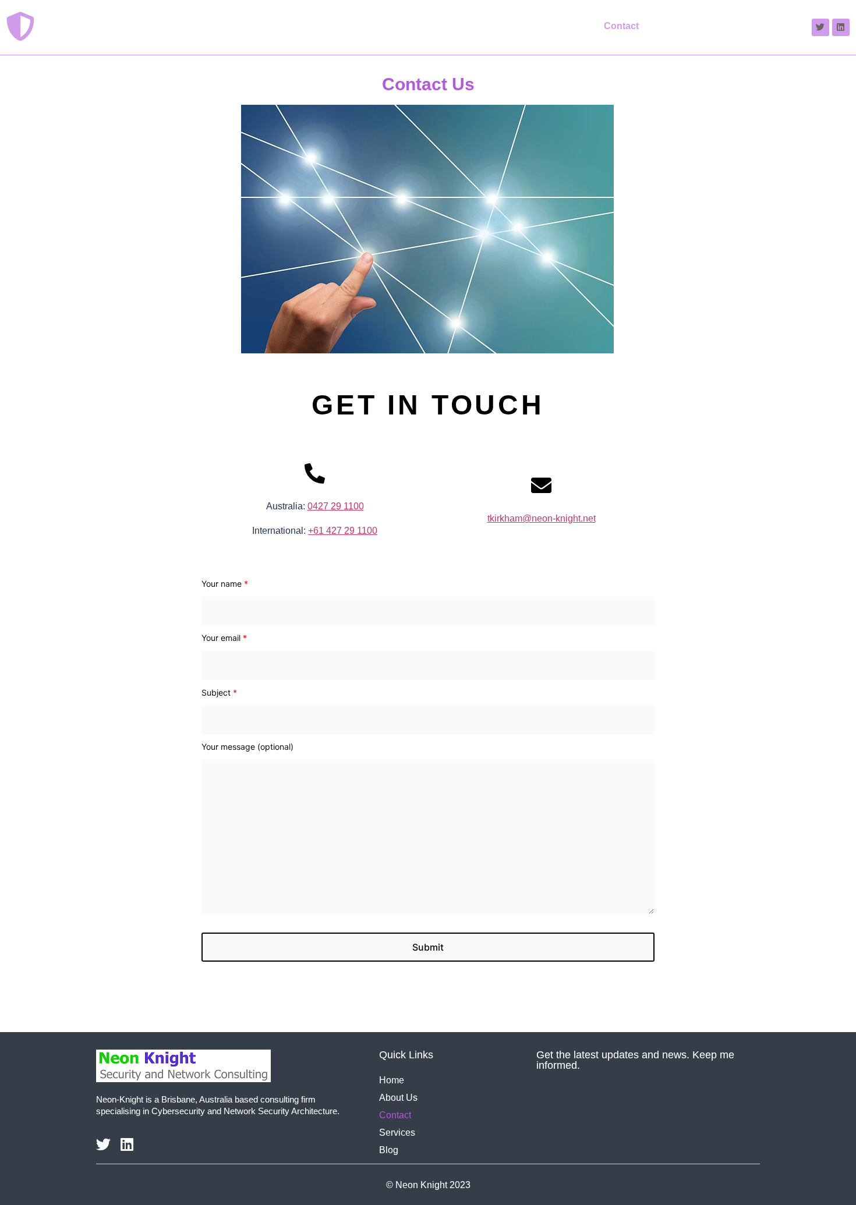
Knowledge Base (499, 26)
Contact (621, 26)
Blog (575, 26)
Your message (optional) (247, 747)
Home (305, 26)
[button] (419, 26)
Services (414, 26)
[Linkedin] (841, 27)
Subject (219, 693)
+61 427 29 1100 (342, 531)
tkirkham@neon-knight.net (541, 518)
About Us (356, 26)
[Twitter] (820, 27)
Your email (224, 638)
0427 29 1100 (335, 506)
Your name (224, 584)
